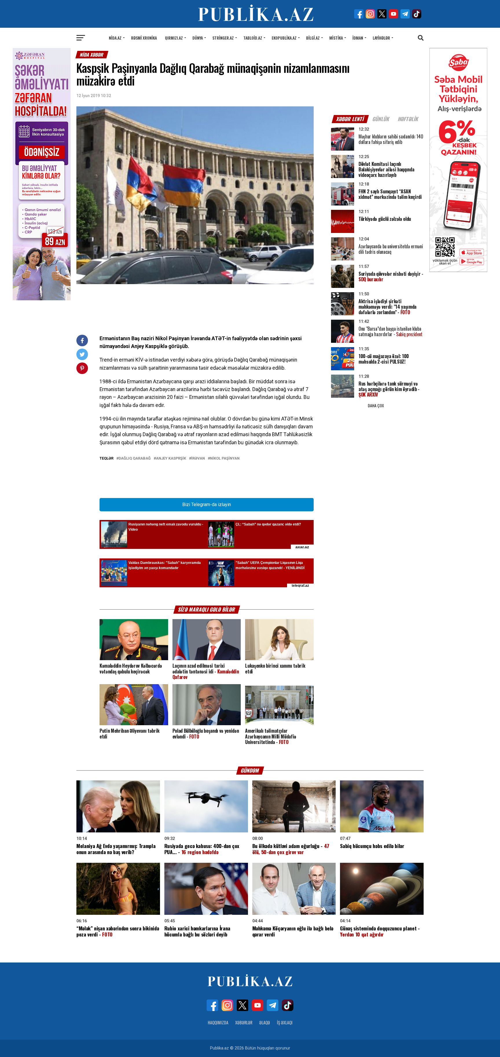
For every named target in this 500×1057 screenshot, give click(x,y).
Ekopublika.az (284, 38)
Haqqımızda (218, 1022)
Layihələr (381, 38)
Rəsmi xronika (144, 38)
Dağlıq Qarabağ (135, 458)
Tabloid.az (252, 38)
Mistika (336, 38)
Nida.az (115, 38)
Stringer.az (223, 38)
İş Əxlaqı (285, 1022)
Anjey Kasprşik (171, 458)
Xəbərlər (243, 1022)
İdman (357, 38)
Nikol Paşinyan (225, 458)
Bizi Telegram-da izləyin (206, 504)
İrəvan (198, 458)
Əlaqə (264, 1022)
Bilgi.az (313, 38)
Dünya (197, 38)
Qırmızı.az (174, 38)
